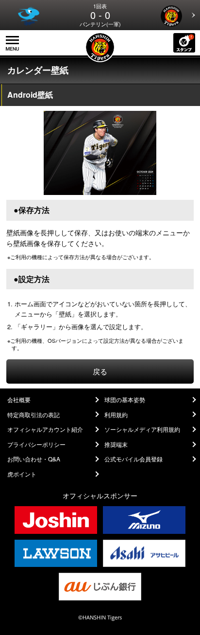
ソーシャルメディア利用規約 (142, 429)
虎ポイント (21, 474)
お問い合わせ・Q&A (33, 459)
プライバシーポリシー (36, 444)
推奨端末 (116, 444)
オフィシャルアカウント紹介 (45, 429)
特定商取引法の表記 (33, 415)
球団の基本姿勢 (124, 400)
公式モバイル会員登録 (133, 459)
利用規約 (116, 415)
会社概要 (19, 400)
